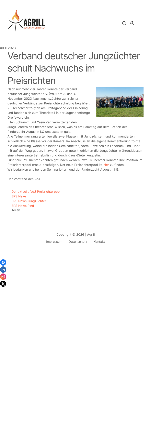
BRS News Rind (20, 206)
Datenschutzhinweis (15, 437)
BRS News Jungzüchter (26, 201)
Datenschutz (78, 242)
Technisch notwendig (8, 376)
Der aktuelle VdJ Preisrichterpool (34, 191)
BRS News (17, 196)
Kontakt (99, 242)
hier (106, 165)
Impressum (54, 242)
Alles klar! (3, 427)
